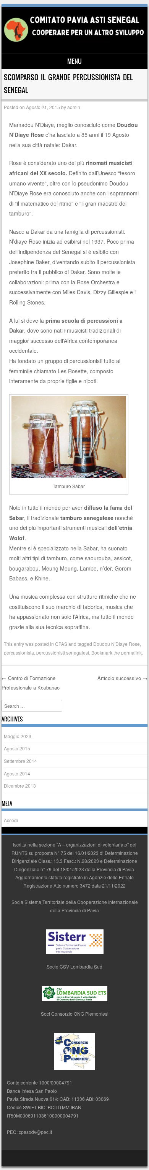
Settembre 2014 (20, 761)
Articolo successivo (122, 678)
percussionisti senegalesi (62, 652)
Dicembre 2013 (20, 785)
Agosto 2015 (17, 748)
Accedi (11, 820)
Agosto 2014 (17, 773)
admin (73, 107)
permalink (131, 652)
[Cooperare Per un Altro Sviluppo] (73, 40)
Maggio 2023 (17, 736)
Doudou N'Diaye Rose (116, 643)
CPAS (61, 643)
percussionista (19, 652)
